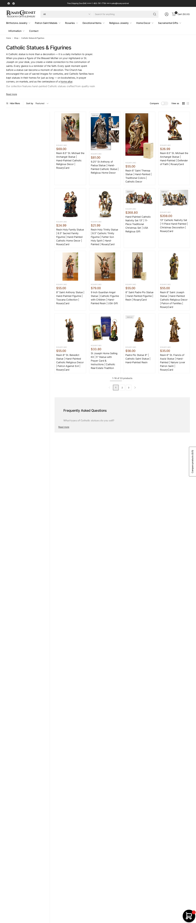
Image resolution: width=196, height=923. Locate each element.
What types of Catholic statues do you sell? (88, 420)
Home (8, 38)
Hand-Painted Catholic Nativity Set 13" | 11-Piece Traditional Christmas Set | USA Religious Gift (138, 224)
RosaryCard (61, 145)
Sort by (29, 103)
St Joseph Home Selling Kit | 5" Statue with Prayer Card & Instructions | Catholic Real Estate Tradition (104, 361)
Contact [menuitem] (33, 30)
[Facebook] (8, 3)
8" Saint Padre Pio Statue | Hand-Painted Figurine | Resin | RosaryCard (139, 296)
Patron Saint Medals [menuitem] (46, 22)
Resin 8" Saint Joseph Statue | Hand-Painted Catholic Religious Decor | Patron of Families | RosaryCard (173, 299)
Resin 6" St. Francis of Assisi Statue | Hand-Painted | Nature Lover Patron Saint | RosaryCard (172, 362)
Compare (154, 103)
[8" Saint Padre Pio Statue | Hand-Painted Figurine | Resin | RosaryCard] (139, 267)
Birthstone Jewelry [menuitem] (16, 22)
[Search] (154, 14)
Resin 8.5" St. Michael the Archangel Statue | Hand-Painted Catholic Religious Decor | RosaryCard (70, 160)
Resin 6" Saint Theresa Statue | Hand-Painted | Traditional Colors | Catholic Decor (138, 176)
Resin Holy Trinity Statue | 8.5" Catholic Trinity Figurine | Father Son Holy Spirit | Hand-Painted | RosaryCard (104, 237)
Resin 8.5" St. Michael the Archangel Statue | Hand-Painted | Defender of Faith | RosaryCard (174, 159)
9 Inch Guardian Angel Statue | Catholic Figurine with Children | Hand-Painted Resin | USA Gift (105, 298)
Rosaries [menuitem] (70, 22)
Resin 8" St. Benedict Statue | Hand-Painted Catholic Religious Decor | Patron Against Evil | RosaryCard (70, 362)
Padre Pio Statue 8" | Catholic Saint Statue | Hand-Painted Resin (137, 358)
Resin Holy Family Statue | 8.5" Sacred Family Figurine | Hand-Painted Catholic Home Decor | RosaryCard (70, 237)
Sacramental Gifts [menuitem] (168, 22)
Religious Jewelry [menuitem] (119, 22)
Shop (16, 38)
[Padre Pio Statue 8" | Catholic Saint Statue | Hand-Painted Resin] (139, 329)
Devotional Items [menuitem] (92, 22)
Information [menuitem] (14, 30)
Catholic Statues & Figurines (32, 38)
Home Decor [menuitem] (143, 22)
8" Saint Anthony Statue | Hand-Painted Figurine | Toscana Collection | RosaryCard (70, 298)
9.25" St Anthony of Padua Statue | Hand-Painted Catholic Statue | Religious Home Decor (105, 167)
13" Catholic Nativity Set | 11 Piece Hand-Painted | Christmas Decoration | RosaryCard (174, 226)
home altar (66, 81)
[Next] (135, 387)
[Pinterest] (13, 3)
